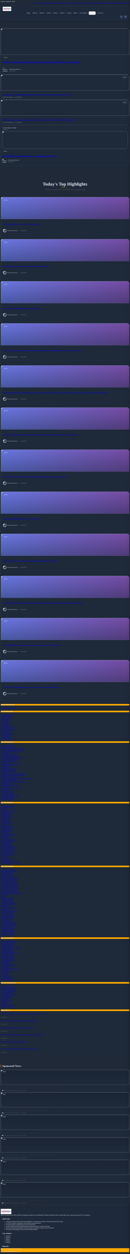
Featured (62, 13)
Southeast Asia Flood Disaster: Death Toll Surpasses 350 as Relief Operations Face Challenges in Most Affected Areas (43, 603)
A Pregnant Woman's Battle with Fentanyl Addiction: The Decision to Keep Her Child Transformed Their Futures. (34, 1221)
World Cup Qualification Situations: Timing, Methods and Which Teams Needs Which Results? (68, 3)
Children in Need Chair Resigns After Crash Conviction (22, 308)
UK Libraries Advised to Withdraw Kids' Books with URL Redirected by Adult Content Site (34, 477)
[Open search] (121, 17)
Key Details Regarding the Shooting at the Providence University (29, 156)
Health (75, 13)
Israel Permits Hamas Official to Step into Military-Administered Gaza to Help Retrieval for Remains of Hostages (42, 350)
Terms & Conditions (12, 1249)
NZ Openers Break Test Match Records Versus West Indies (20, 1224)
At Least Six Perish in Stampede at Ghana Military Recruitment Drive (23, 1223)
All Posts (34, 13)
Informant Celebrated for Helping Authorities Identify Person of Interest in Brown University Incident (22, 1034)
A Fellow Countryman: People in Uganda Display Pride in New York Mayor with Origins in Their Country (39, 120)
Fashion (55, 13)
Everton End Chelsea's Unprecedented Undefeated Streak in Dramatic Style (17, 1027)
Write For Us (4, 1249)
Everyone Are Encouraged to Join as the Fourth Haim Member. (22, 1229)
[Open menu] (125, 17)
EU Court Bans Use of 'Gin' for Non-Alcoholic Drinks (21, 224)
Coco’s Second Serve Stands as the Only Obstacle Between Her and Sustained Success (19, 1020)
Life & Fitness (83, 13)
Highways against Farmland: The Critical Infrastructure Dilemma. (26, 266)
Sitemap (19, 1249)
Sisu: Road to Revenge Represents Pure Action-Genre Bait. (13, 1041)
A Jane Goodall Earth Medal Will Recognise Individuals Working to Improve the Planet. (28, 1226)
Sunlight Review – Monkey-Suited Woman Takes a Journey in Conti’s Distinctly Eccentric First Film (36, 95)
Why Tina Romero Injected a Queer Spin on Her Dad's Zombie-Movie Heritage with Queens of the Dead (23, 1013)
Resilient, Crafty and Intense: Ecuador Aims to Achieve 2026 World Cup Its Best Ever (41, 62)
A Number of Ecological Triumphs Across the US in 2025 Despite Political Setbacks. (31, 687)
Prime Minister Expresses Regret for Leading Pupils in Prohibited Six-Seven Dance (31, 645)
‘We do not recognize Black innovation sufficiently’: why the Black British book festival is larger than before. (40, 435)
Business (42, 13)
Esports (49, 13)
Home (28, 13)
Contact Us (100, 13)
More (91, 13)
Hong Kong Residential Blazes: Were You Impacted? (21, 519)
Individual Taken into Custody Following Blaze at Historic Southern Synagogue (30, 561)
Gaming (69, 13)
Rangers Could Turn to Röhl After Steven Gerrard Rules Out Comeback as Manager (19, 1048)
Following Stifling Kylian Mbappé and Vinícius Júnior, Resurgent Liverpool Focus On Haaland (30, 1228)
